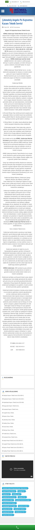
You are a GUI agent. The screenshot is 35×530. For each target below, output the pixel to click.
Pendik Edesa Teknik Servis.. (9, 433)
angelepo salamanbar (8, 515)
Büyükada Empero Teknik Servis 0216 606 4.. (13, 399)
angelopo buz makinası (19, 509)
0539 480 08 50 (24, 6)
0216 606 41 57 (15, 2)
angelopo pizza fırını (20, 512)
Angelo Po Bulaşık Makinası (9, 491)
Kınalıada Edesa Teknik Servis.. (10, 437)
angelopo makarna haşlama (9, 503)
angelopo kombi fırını (7, 512)
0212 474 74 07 (13, 6)
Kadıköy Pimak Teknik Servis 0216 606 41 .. (13, 451)
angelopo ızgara (16, 494)
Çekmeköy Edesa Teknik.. (9, 420)
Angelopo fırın (21, 491)
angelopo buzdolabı (23, 506)
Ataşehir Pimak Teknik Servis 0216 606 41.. (13, 444)
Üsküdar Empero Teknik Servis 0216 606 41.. (13, 395)
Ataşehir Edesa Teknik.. (8, 413)
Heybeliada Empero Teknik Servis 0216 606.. (13, 402)
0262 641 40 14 (26, 2)
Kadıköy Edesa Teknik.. (8, 423)
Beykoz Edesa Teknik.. (8, 416)
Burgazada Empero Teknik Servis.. (11, 406)
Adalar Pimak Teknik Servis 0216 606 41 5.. (13, 440)
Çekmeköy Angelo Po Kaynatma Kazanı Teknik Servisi (15, 488)
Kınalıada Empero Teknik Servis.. (11, 409)
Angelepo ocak (6, 494)
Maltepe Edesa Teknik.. (8, 430)
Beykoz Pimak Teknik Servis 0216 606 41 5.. (13, 447)
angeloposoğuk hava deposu (9, 506)
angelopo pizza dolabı (8, 500)
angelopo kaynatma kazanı (9, 497)
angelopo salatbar (7, 509)
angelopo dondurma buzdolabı (23, 500)
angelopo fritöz (21, 497)
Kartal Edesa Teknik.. (8, 426)
